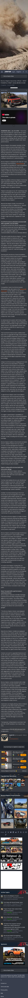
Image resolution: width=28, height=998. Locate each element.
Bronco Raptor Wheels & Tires (11, 932)
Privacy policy (4, 990)
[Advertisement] (14, 87)
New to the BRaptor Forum (11, 896)
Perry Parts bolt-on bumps (11, 917)
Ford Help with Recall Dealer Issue (13, 902)
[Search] (26, 72)
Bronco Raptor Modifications (11, 914)
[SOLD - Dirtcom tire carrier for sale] (7, 808)
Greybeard (16, 767)
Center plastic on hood (18, 764)
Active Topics (5, 892)
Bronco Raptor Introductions (11, 899)
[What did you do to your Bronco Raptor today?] (20, 823)
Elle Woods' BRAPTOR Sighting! (12, 936)
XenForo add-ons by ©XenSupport (16, 977)
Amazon (23, 754)
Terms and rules (5, 986)
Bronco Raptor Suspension (10, 920)
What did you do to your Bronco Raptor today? (18, 752)
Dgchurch (9, 937)
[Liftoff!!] (7, 823)
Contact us (3, 983)
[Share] (26, 90)
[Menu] (1, 71)
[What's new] (23, 72)
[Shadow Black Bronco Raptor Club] (20, 803)
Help (2, 993)
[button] (14, 980)
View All (24, 771)
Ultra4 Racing (20, 163)
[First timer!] (20, 813)
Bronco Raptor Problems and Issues (12, 905)
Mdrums (16, 754)
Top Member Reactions (8, 776)
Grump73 (9, 897)
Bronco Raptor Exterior (9, 939)
